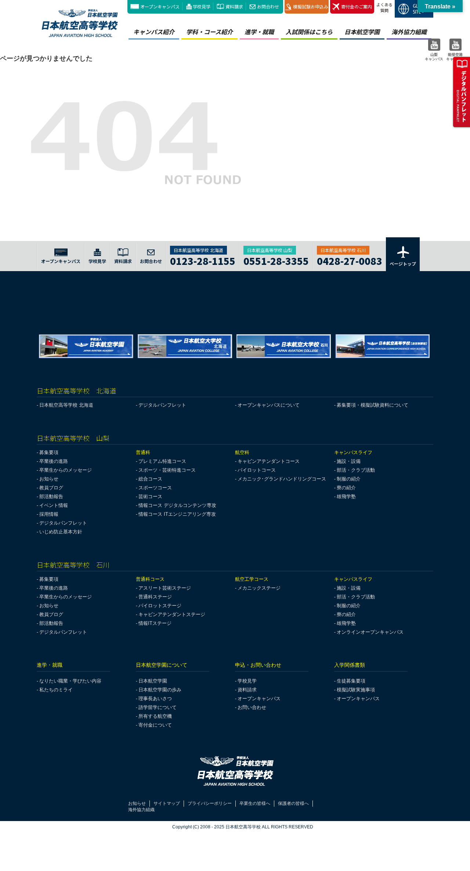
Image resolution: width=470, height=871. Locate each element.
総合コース (150, 479)
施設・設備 (349, 461)
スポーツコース (155, 487)
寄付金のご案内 (356, 6)
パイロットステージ (159, 605)
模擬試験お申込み (310, 6)
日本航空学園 (362, 31)
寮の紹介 (346, 487)
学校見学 (201, 6)
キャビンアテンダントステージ (171, 614)
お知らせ (48, 479)
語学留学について (157, 707)
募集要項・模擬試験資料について (372, 405)
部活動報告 (51, 496)
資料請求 (234, 6)
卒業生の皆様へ (254, 803)
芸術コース (150, 496)
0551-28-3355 (276, 260)
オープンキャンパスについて (269, 405)
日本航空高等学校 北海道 (66, 405)
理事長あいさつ (155, 698)
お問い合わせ (252, 707)
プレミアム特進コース (162, 461)
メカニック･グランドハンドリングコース (282, 479)
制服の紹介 (349, 479)
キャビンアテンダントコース (269, 461)
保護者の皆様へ (293, 803)
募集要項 (48, 452)
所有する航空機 (155, 716)
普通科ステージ (155, 597)
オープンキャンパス (160, 6)
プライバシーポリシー (210, 803)
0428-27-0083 (349, 260)
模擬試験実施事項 (356, 689)
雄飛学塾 (346, 496)
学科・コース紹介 (209, 31)
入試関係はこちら (309, 31)
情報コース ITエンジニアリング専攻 (177, 514)
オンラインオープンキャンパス (370, 632)
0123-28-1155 (202, 260)
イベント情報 (53, 505)
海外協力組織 (409, 31)
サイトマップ (166, 803)
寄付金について (155, 725)
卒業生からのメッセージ (65, 470)
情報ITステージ (154, 623)
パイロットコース (257, 470)
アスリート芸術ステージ (164, 588)
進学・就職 (259, 31)
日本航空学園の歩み (159, 689)
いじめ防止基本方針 (60, 532)
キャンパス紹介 (153, 31)
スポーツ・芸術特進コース (167, 470)
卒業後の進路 (53, 461)
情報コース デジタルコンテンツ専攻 (177, 505)
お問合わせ (268, 6)
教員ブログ (51, 487)
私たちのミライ (56, 689)
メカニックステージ (259, 588)
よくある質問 (384, 7)
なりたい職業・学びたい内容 (70, 681)
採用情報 (48, 514)
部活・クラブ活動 (356, 470)
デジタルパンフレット (162, 405)
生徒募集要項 (351, 681)
